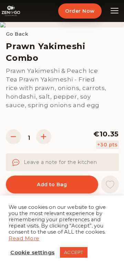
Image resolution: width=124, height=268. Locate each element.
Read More (24, 238)
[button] (110, 184)
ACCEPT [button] (73, 252)
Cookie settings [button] (32, 252)
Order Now (79, 11)
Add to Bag (52, 184)
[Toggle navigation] (114, 11)
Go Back (17, 34)
